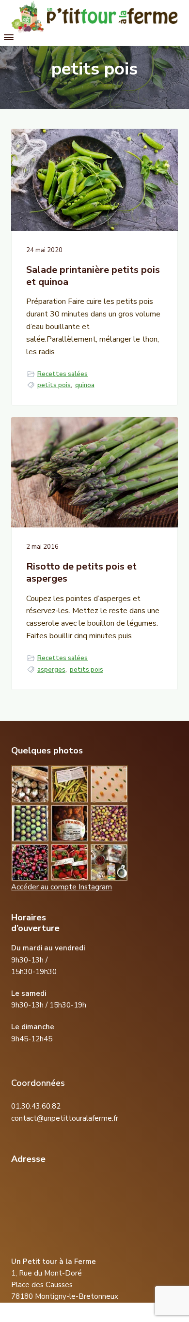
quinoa (84, 385)
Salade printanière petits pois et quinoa (93, 276)
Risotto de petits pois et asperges (81, 573)
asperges (51, 669)
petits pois (54, 385)
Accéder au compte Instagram (61, 887)
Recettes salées (62, 374)
